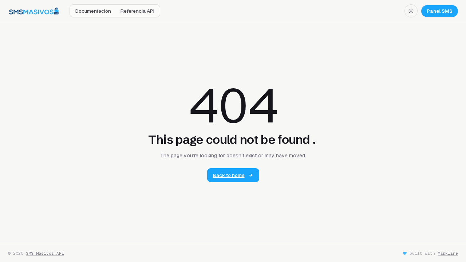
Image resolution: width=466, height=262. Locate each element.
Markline (448, 253)
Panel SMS (440, 11)
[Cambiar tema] (411, 10)
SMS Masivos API (45, 253)
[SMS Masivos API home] (34, 11)
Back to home (229, 175)
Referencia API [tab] (137, 11)
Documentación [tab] (93, 11)
